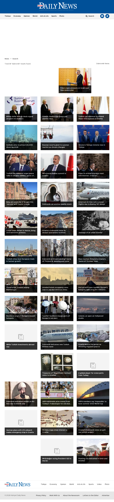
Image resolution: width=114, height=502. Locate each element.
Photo (61, 16)
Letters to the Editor (91, 495)
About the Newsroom (71, 495)
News (7, 59)
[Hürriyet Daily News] (57, 6)
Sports (54, 16)
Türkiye (8, 16)
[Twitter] (107, 16)
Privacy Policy (41, 495)
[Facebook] (102, 16)
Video (99, 484)
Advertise (105, 495)
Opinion (27, 16)
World (35, 16)
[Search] (87, 16)
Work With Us (54, 495)
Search (15, 59)
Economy (17, 16)
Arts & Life (44, 16)
